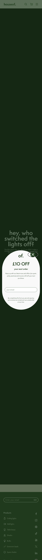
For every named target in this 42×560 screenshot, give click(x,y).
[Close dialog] (33, 254)
